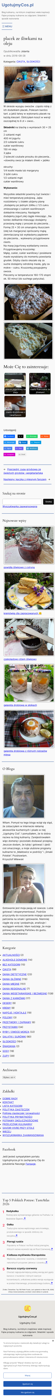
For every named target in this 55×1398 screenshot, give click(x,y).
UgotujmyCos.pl (18, 4)
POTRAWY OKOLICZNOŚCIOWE (20, 1120)
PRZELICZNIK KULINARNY (17, 1124)
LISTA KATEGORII (12, 1106)
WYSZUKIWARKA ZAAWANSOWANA (23, 1135)
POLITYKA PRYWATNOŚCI (17, 1117)
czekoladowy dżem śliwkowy (20, 659)
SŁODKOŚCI (33, 61)
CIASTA (20, 61)
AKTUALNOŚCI (11, 955)
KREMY (7, 1008)
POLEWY (8, 1017)
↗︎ (24, 1218)
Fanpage (31, 1163)
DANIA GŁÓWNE (12, 979)
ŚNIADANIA (9, 1046)
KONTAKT (8, 1102)
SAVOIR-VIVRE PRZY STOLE (18, 1128)
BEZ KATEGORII (11, 964)
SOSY (6, 1051)
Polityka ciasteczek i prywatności (21, 1113)
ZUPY (6, 1055)
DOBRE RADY (10, 1098)
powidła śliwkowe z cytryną (19, 567)
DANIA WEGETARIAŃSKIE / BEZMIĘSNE (25, 993)
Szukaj (48, 501)
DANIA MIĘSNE (11, 984)
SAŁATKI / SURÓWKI (14, 1036)
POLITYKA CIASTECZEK (16, 1109)
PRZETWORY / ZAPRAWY (17, 1022)
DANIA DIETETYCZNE (15, 974)
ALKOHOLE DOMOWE (15, 959)
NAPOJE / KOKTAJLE (14, 1012)
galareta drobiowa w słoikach (20, 705)
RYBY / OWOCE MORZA (16, 1031)
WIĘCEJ (7, 1131)
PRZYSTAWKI (10, 1027)
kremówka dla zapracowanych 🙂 (23, 613)
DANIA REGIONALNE (14, 988)
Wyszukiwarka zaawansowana (20, 506)
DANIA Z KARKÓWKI (14, 998)
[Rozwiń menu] (7, 26)
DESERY (7, 1003)
